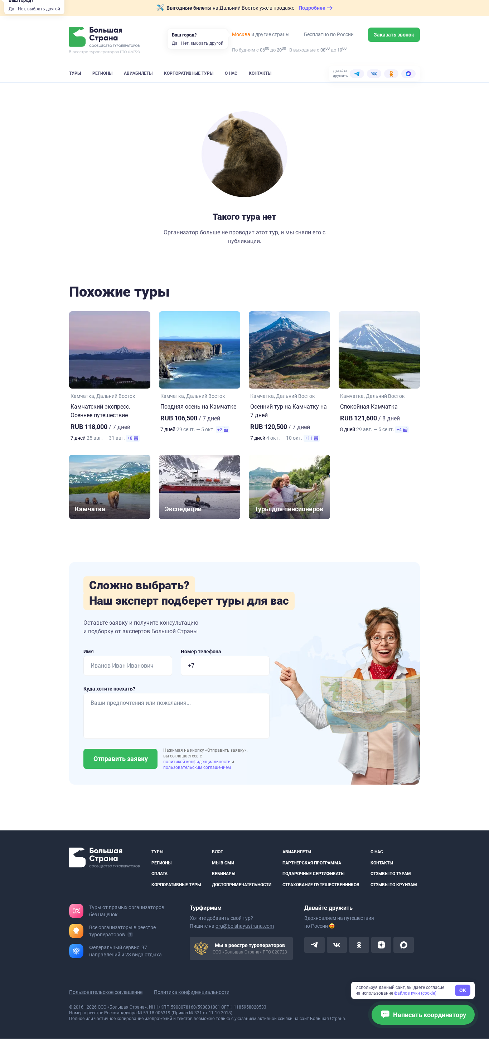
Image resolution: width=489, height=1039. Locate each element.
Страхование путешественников (320, 884)
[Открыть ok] (359, 945)
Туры (75, 73)
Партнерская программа (311, 862)
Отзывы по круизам (394, 884)
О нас (231, 73)
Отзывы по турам (391, 874)
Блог (217, 851)
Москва (241, 34)
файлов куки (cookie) (415, 993)
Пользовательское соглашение (105, 992)
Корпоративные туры (188, 73)
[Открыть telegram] (314, 945)
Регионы (102, 73)
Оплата (159, 874)
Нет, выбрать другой (39, 8)
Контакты (260, 73)
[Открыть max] (403, 945)
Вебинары (223, 874)
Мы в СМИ (223, 862)
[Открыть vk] (337, 945)
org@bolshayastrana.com (245, 926)
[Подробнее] (130, 935)
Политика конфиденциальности (191, 992)
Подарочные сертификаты (313, 874)
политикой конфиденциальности (197, 761)
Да (11, 8)
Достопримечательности (241, 884)
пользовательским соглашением (197, 767)
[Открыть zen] (381, 945)
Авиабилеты (138, 73)
